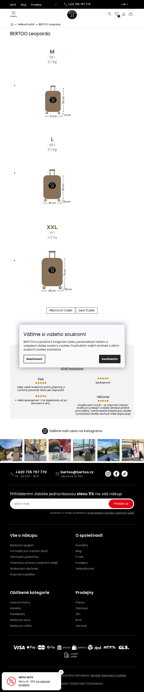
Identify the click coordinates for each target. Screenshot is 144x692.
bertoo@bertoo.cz (77, 472)
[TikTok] (125, 474)
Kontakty (82, 545)
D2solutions (95, 683)
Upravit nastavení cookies (108, 675)
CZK (124, 4)
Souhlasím (110, 359)
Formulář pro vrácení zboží (29, 551)
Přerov (80, 602)
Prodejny (36, 4)
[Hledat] (109, 14)
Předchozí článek (60, 310)
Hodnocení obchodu (24, 569)
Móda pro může (21, 626)
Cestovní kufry (20, 602)
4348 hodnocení (72, 369)
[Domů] (12, 24)
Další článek (87, 310)
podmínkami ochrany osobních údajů (111, 513)
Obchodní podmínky (24, 557)
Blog (23, 4)
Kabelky (15, 608)
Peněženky (17, 614)
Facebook (116, 474)
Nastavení (34, 359)
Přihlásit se (121, 504)
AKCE (13, 4)
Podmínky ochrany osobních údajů (34, 563)
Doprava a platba (22, 574)
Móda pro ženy (20, 620)
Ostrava (81, 626)
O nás (79, 557)
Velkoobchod (85, 569)
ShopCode (77, 683)
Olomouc (82, 608)
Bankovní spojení (22, 545)
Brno (79, 620)
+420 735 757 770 (31, 472)
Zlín (78, 614)
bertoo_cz (108, 474)
